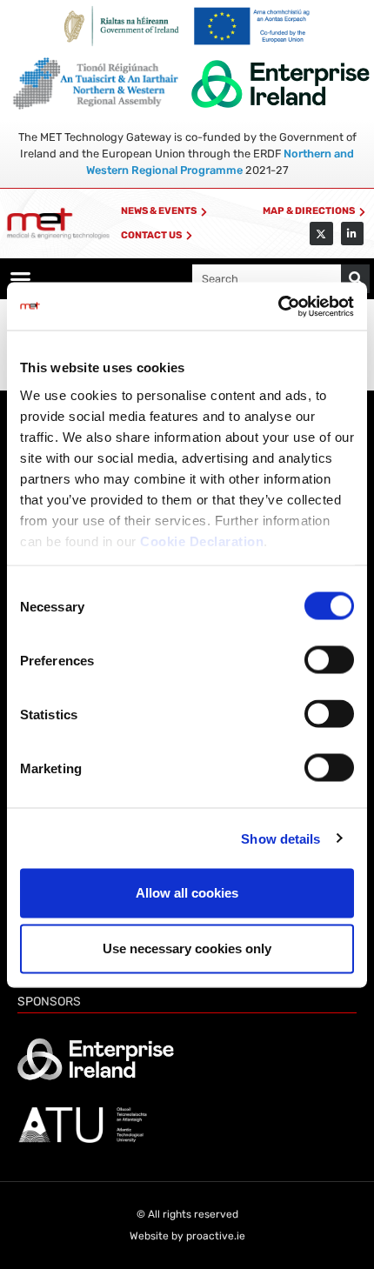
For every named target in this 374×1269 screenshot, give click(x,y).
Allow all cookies (187, 892)
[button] (20, 279)
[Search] (355, 278)
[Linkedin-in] (352, 233)
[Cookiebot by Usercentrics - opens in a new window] (278, 306)
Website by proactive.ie (187, 1236)
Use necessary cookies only (187, 948)
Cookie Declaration (202, 540)
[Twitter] (321, 233)
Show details (280, 838)
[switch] (329, 660)
